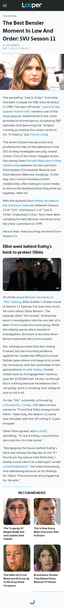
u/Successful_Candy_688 (20, 405)
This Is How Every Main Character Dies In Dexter (46, 532)
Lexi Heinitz (13, 45)
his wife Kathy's (33, 370)
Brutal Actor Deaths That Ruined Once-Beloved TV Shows (46, 578)
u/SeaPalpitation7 (15, 466)
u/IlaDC (42, 431)
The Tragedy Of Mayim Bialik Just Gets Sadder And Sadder (13, 534)
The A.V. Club (38, 134)
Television (10, 16)
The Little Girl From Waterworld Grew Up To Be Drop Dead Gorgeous (16, 580)
